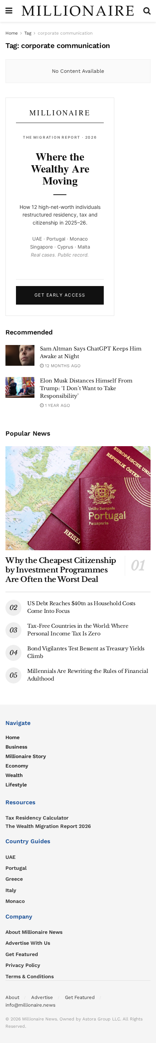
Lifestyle (16, 785)
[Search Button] (147, 11)
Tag (27, 33)
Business (16, 747)
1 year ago (57, 405)
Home (11, 33)
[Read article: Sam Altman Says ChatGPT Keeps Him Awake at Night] (19, 355)
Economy (16, 766)
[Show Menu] (8, 11)
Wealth (14, 775)
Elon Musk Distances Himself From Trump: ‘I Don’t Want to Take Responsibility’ (86, 388)
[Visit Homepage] (78, 10)
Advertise (42, 997)
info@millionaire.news (30, 1005)
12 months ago (62, 365)
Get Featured (80, 997)
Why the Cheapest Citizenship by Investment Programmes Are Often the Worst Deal (60, 570)
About (12, 997)
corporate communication (65, 33)
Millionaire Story (25, 756)
